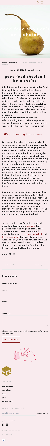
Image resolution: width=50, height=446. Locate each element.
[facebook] (3, 425)
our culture (6, 390)
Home (4, 62)
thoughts (13, 62)
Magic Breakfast (33, 234)
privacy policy (7, 401)
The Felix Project (10, 237)
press (4, 397)
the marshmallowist (15, 431)
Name (5, 290)
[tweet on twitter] (10, 254)
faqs (4, 394)
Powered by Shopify (7, 434)
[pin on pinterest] (14, 254)
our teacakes (7, 387)
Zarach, (31, 226)
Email (5, 302)
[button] (38, 2)
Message (6, 313)
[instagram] (7, 425)
